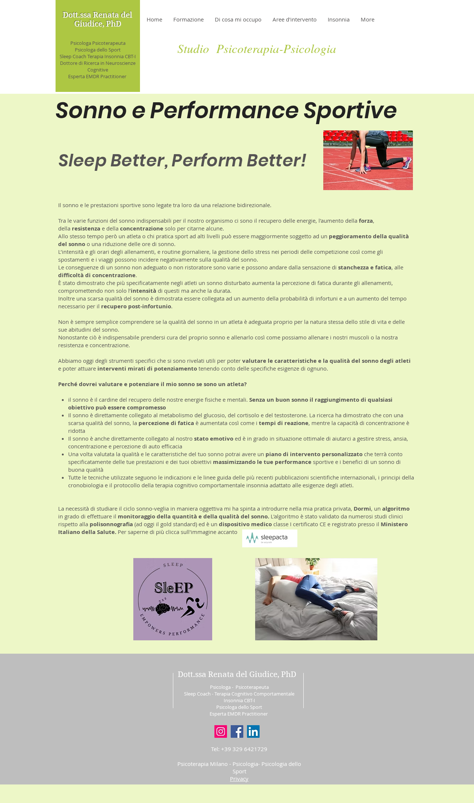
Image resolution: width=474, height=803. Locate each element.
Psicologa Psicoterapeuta (98, 43)
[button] (239, 778)
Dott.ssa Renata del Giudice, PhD (97, 19)
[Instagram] (220, 731)
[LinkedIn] (253, 731)
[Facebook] (237, 731)
